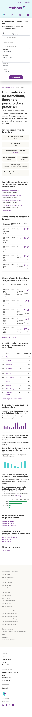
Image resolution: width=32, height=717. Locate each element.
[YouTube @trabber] (13, 706)
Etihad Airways (10, 389)
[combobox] (16, 33)
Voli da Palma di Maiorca (9, 537)
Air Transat (9, 364)
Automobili (5, 665)
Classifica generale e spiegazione (12, 399)
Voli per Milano (6, 574)
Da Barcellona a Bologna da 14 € (12, 190)
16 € (26, 247)
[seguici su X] (9, 706)
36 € (26, 328)
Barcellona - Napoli (8, 523)
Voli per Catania (7, 582)
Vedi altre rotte (6, 210)
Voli (3, 657)
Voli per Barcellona (7, 577)
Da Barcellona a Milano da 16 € (11, 195)
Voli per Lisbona (7, 606)
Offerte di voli (6, 659)
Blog (3, 675)
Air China (8, 385)
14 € (26, 238)
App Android (6, 678)
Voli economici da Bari (9, 624)
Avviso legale (5, 701)
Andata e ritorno (8, 26)
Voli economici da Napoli (9, 616)
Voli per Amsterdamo (8, 601)
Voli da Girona (6, 541)
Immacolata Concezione (9, 640)
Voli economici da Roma (9, 613)
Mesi (3, 634)
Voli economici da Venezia (10, 621)
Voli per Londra (6, 598)
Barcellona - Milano (8, 521)
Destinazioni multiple (10, 28)
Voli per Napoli (6, 595)
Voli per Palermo (7, 580)
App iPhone (6, 680)
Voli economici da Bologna (10, 619)
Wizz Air (8, 373)
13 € (26, 229)
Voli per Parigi (6, 592)
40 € (26, 301)
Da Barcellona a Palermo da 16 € (12, 205)
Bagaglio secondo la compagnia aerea (14, 632)
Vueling (15, 152)
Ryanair (8, 356)
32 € (26, 310)
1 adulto (5, 65)
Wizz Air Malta (10, 377)
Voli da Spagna (6, 551)
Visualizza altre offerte (9, 337)
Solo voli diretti (8, 61)
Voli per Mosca (6, 603)
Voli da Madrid (6, 539)
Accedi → (27, 2)
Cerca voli (16, 77)
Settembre (5, 637)
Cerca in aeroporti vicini (10, 37)
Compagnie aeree (7, 629)
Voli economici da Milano (9, 611)
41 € (26, 290)
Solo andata (19, 26)
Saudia (8, 381)
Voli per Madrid (6, 585)
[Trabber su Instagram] (3, 706)
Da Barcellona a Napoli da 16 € (11, 200)
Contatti (5, 688)
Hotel (4, 662)
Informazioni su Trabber (10, 672)
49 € (26, 319)
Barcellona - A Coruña (9, 525)
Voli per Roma (6, 588)
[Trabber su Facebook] (6, 706)
